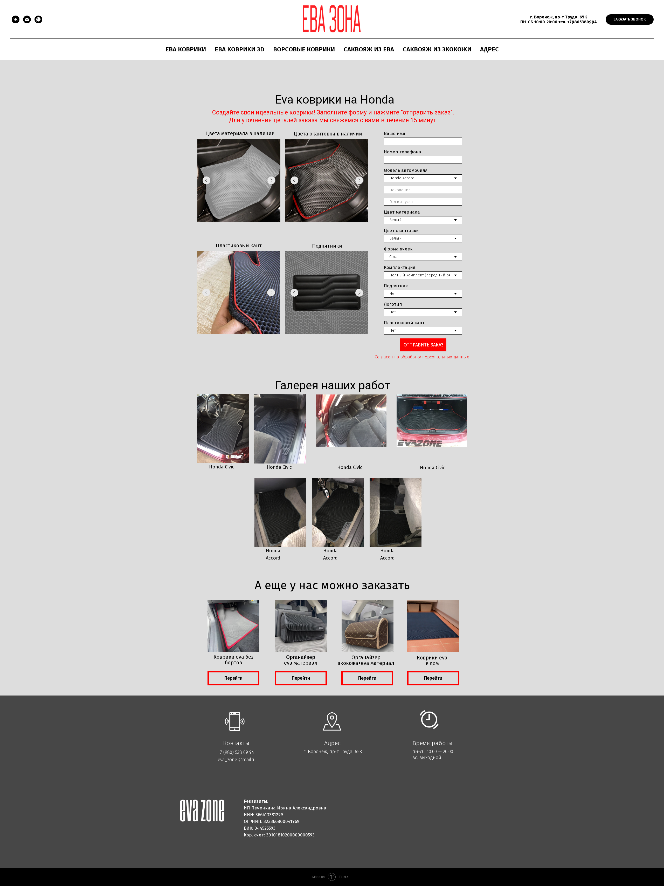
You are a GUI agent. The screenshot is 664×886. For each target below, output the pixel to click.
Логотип (393, 304)
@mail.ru (246, 759)
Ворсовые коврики (304, 49)
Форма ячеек (398, 249)
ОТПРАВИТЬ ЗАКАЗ (424, 345)
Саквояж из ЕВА (369, 49)
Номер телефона (402, 152)
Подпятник (396, 286)
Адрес (489, 49)
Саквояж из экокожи (437, 49)
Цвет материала (402, 212)
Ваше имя (394, 133)
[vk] (15, 19)
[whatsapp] (38, 19)
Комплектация (399, 267)
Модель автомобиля (405, 170)
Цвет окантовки (401, 230)
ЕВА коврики (185, 49)
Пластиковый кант (404, 322)
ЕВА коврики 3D (239, 49)
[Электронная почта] (27, 19)
